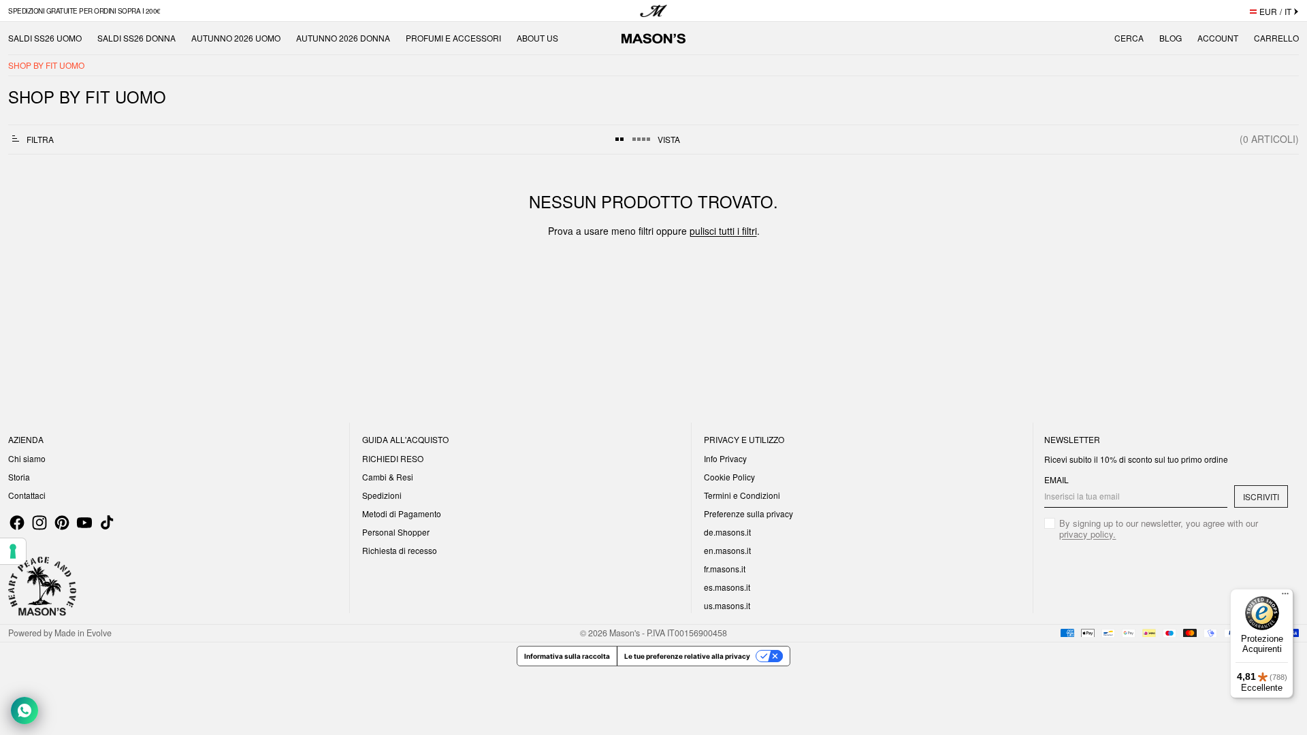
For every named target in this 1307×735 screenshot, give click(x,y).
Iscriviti (1261, 496)
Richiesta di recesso (399, 550)
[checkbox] (1166, 529)
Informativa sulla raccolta (567, 656)
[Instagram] (39, 523)
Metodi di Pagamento (401, 513)
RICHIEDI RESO (392, 458)
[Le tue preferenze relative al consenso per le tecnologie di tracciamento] (13, 551)
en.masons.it (727, 550)
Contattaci (27, 495)
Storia (19, 477)
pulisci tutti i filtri (723, 231)
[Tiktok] (107, 523)
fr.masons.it (724, 568)
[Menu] (1285, 597)
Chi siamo (27, 458)
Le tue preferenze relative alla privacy (687, 656)
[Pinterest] (62, 523)
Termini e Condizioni (742, 495)
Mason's (625, 633)
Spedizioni (382, 495)
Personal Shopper (396, 532)
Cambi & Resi (387, 477)
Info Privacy (725, 458)
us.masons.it (727, 605)
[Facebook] (17, 523)
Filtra (40, 139)
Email (1056, 480)
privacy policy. (1087, 533)
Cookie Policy (729, 477)
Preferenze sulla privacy (748, 513)
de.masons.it (727, 532)
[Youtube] (84, 523)
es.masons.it (727, 587)
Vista (669, 139)
